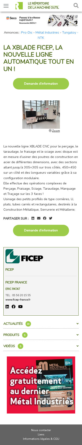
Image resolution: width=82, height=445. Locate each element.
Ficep (9, 269)
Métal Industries (47, 32)
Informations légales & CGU (41, 439)
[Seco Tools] (41, 20)
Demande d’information (41, 83)
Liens (41, 434)
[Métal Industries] (41, 384)
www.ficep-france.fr (17, 299)
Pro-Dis (26, 32)
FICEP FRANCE (16, 282)
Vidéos (12, 346)
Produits (14, 334)
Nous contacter (41, 430)
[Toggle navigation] (6, 6)
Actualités (16, 323)
